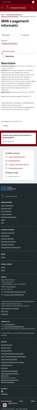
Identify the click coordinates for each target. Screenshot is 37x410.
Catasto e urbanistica (7, 239)
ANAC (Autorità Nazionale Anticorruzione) (13, 356)
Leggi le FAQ (5, 376)
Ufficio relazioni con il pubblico (10, 308)
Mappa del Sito (12, 403)
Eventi (3, 270)
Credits (33, 401)
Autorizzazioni (5, 236)
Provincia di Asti (6, 348)
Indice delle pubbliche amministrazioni (12, 353)
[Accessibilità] (4, 405)
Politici (3, 220)
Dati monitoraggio (6, 401)
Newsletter (4, 394)
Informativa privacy (7, 365)
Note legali (4, 368)
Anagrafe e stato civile (7, 233)
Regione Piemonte (7, 2)
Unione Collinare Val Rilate (9, 359)
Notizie (3, 257)
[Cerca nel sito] (31, 8)
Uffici (2, 223)
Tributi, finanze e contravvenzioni (11, 247)
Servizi (21, 401)
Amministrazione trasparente (14, 14)
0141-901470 (11, 287)
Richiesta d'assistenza (7, 382)
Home (2, 14)
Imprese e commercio (7, 244)
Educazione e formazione (8, 241)
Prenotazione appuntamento (9, 380)
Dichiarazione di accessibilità (9, 371)
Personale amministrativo (8, 217)
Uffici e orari (4, 311)
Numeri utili (4, 314)
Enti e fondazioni (6, 211)
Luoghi (3, 267)
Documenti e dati (6, 208)
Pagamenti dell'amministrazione (9, 16)
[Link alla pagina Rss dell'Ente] (2, 391)
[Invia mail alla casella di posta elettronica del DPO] (10, 324)
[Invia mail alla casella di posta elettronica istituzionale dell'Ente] (16, 291)
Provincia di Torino (6, 351)
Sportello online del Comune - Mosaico (12, 362)
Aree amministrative (7, 205)
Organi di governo (6, 214)
